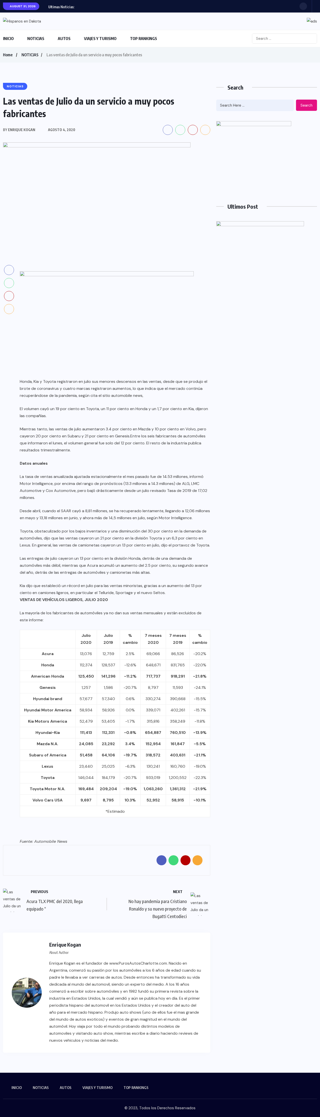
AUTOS (64, 38)
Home (7, 54)
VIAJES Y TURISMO (100, 38)
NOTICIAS (35, 38)
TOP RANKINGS (143, 38)
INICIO (8, 38)
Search (306, 105)
